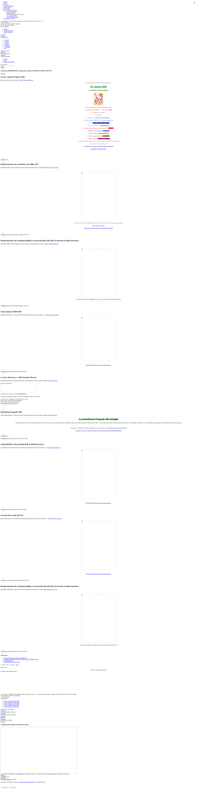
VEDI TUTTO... (5, 159)
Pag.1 (93, 225)
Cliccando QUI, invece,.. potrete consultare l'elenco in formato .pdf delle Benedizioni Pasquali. (98, 430)
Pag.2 (97, 225)
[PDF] (21, 80)
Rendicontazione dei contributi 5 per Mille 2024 (15, 658)
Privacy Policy (5, 787)
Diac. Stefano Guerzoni (12, 17)
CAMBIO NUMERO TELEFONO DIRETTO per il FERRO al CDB (21, 659)
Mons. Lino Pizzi (11, 13)
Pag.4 (103, 225)
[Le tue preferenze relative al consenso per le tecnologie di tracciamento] (194, 2)
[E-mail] (30, 80)
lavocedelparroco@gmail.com (9, 403)
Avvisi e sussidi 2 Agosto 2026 (11, 706)
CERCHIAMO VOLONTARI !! (12, 662)
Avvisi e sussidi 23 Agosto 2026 (11, 702)
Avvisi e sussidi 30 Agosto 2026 (11, 701)
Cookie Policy (13, 787)
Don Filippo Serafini (12, 11)
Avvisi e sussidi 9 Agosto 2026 (11, 705)
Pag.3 (100, 225)
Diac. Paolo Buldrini (12, 15)
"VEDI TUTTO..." (105, 125)
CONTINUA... (4, 436)
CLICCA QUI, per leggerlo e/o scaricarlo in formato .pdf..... (98, 365)
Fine (17, 664)
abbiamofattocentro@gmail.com (27, 782)
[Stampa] (25, 80)
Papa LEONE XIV (8, 660)
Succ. (13, 664)
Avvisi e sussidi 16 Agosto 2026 (11, 704)
